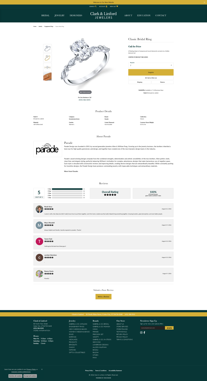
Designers (76, 15)
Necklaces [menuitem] (73, 339)
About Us (120, 324)
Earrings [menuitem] (72, 337)
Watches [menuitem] (72, 350)
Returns (162, 82)
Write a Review (103, 296)
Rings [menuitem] (71, 334)
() (84, 189)
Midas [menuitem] (95, 329)
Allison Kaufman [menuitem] (100, 347)
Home (34, 26)
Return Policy (122, 334)
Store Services (122, 326)
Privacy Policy (122, 337)
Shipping (139, 82)
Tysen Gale (48, 239)
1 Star (49, 198)
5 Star (49, 189)
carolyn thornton (50, 255)
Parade (106, 119)
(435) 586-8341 (84, 100)
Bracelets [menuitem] (73, 344)
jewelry (40, 26)
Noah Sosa (48, 206)
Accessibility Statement (115, 371)
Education (143, 15)
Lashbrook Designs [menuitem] (100, 344)
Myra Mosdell (49, 222)
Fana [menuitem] (95, 357)
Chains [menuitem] (71, 347)
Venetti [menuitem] (96, 337)
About (128, 15)
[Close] (204, 2)
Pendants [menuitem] (73, 342)
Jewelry (59, 15)
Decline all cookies (15, 376)
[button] (92, 6)
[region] (85, 62)
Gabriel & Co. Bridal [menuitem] (101, 324)
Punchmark (107, 378)
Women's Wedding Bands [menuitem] (79, 332)
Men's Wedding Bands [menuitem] (78, 329)
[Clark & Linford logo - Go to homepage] (103, 15)
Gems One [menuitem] (96, 342)
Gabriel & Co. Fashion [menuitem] (101, 326)
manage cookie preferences (21, 372)
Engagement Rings (48, 26)
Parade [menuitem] (95, 332)
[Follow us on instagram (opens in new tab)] (141, 332)
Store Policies (122, 329)
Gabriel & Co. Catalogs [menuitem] (78, 324)
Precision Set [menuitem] (98, 334)
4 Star (49, 191)
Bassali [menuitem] (95, 350)
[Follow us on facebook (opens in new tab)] (144, 332)
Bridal (45, 15)
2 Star (49, 195)
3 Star (49, 193)
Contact (160, 15)
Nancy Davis (48, 271)
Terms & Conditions (124, 339)
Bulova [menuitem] (95, 352)
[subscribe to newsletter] (169, 328)
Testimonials (121, 332)
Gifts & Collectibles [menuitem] (77, 352)
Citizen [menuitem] (95, 355)
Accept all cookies (30, 376)
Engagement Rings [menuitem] (76, 326)
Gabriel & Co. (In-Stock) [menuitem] (102, 339)
